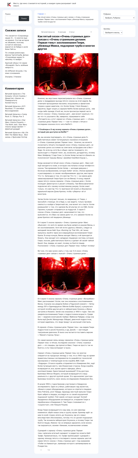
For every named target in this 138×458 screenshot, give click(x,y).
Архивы (107, 29)
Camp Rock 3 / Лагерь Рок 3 (16, 115)
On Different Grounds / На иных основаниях (16, 72)
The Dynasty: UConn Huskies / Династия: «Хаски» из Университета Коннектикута (16, 98)
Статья (71, 32)
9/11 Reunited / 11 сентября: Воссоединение (15, 108)
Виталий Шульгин (48, 32)
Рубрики (107, 14)
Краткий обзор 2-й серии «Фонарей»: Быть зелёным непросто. (16, 65)
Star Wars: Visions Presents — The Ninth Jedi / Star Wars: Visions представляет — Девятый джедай (16, 124)
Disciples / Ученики (13, 77)
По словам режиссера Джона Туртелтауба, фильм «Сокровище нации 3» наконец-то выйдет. (16, 56)
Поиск (8, 14)
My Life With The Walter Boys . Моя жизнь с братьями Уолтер (16, 134)
